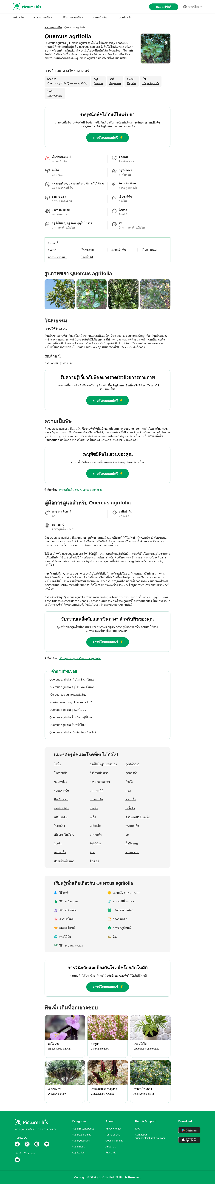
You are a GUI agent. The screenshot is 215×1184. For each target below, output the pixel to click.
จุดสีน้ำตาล (132, 764)
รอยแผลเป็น (61, 790)
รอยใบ (94, 808)
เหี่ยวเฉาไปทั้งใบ (64, 834)
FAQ (137, 1128)
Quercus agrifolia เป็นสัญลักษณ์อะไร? (72, 732)
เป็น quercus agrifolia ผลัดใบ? (67, 694)
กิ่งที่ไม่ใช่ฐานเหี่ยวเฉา (103, 764)
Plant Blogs (78, 1146)
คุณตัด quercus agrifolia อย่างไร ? (70, 702)
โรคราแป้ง (60, 773)
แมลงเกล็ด (96, 799)
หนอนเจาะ (132, 852)
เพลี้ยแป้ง (95, 825)
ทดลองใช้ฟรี (164, 6)
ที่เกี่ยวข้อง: (73, 489)
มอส (128, 790)
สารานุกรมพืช (53, 27)
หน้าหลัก (18, 17)
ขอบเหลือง (60, 781)
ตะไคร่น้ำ (60, 852)
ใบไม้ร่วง (95, 843)
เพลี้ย (93, 817)
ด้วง (92, 852)
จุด (127, 834)
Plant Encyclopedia (83, 1128)
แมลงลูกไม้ (96, 790)
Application (78, 1152)
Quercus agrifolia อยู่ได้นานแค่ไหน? (71, 687)
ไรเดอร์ (94, 861)
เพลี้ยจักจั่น (60, 817)
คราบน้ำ (130, 799)
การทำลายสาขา (100, 781)
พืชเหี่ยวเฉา (61, 799)
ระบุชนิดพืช (100, 17)
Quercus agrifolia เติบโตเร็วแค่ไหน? (71, 679)
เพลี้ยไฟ (130, 808)
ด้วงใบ (129, 781)
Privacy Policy (113, 1128)
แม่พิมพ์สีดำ (61, 808)
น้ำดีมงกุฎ (131, 843)
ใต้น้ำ (57, 764)
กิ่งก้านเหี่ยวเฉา (99, 773)
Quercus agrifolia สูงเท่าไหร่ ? (67, 709)
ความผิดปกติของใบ (137, 817)
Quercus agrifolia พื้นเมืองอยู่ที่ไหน (70, 717)
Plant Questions (81, 1140)
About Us (110, 1146)
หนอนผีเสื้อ (132, 825)
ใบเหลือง (59, 825)
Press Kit (110, 1152)
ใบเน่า (58, 843)
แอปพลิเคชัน (124, 17)
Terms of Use (112, 1134)
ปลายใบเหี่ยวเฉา (64, 861)
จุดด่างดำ (131, 773)
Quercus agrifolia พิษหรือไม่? (67, 724)
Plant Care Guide (81, 1134)
